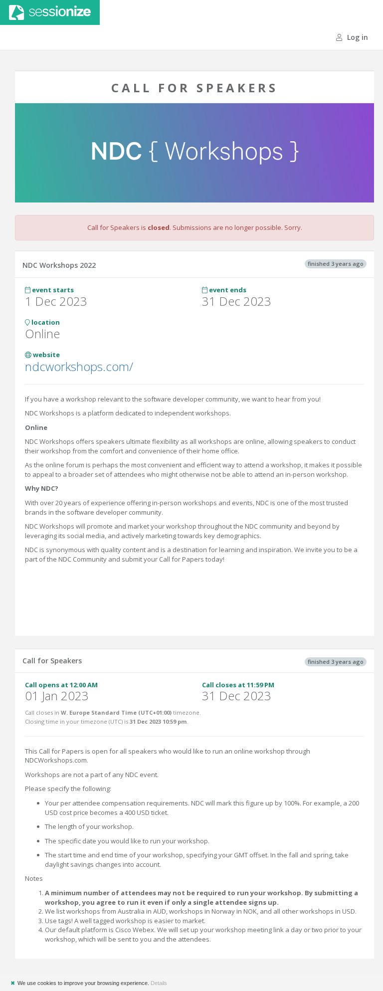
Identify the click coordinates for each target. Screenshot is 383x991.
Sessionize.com (50, 12)
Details (159, 983)
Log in (356, 37)
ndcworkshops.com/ (79, 366)
